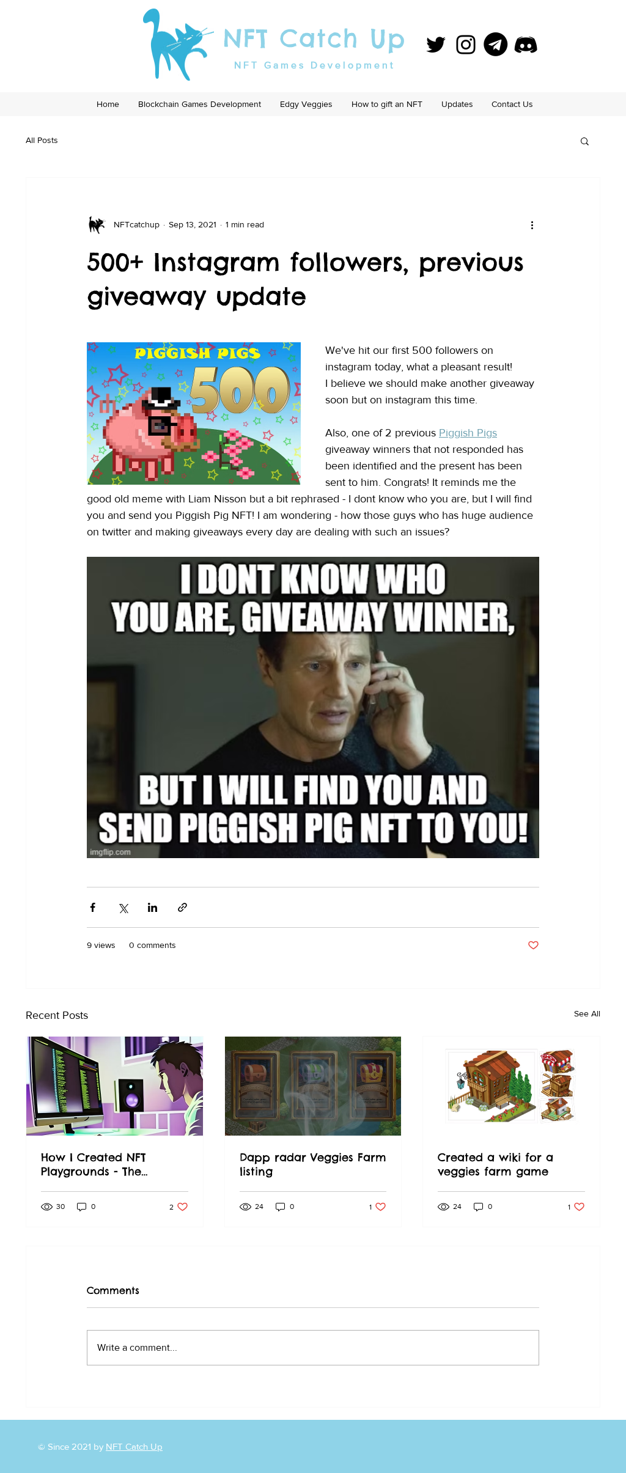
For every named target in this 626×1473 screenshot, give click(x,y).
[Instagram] (466, 44)
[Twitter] (436, 44)
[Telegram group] (496, 44)
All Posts (42, 140)
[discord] (526, 44)
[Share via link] (182, 907)
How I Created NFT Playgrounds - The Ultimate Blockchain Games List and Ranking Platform (109, 1164)
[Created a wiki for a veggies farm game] (511, 1086)
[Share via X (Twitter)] (122, 907)
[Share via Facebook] (92, 907)
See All (587, 1013)
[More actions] (532, 224)
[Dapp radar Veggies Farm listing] (313, 1086)
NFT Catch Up (314, 38)
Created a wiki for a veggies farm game (495, 1164)
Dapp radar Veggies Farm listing (313, 1164)
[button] (585, 140)
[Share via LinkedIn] (152, 907)
